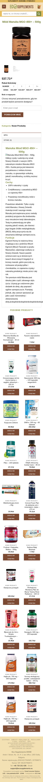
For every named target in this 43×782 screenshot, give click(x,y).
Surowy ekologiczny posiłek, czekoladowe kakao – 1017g (32, 679)
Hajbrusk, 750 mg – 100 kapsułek (11, 720)
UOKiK (22, 773)
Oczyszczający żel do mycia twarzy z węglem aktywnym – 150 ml (11, 381)
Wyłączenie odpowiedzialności (21, 743)
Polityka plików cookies (21, 745)
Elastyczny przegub (11, 588)
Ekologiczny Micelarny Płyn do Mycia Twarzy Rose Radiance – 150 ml (32, 591)
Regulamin (35, 740)
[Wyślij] (38, 13)
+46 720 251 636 (19, 766)
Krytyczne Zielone (11, 423)
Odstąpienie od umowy (22, 748)
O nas (14, 741)
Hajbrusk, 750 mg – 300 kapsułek (11, 678)
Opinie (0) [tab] (8, 140)
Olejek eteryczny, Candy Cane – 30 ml (32, 464)
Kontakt (22, 741)
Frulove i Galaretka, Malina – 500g (11, 548)
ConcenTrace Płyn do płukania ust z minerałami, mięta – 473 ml (31, 506)
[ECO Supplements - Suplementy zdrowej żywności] (22, 6)
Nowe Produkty (19, 126)
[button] (4, 7)
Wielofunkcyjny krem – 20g (11, 504)
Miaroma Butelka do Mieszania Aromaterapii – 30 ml (11, 338)
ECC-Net (37, 773)
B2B (29, 741)
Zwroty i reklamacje (20, 740)
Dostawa (6, 740)
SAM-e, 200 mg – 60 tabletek (32, 424)
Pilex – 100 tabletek (11, 463)
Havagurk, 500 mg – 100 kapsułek (32, 633)
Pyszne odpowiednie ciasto (32, 337)
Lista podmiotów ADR (13, 773)
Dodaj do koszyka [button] (11, 347)
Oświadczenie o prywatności (21, 747)
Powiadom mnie (12, 115)
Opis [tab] (6, 135)
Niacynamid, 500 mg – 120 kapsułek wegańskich (32, 380)
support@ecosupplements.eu (21, 768)
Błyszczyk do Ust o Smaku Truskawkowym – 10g (11, 635)
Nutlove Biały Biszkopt (32, 548)
